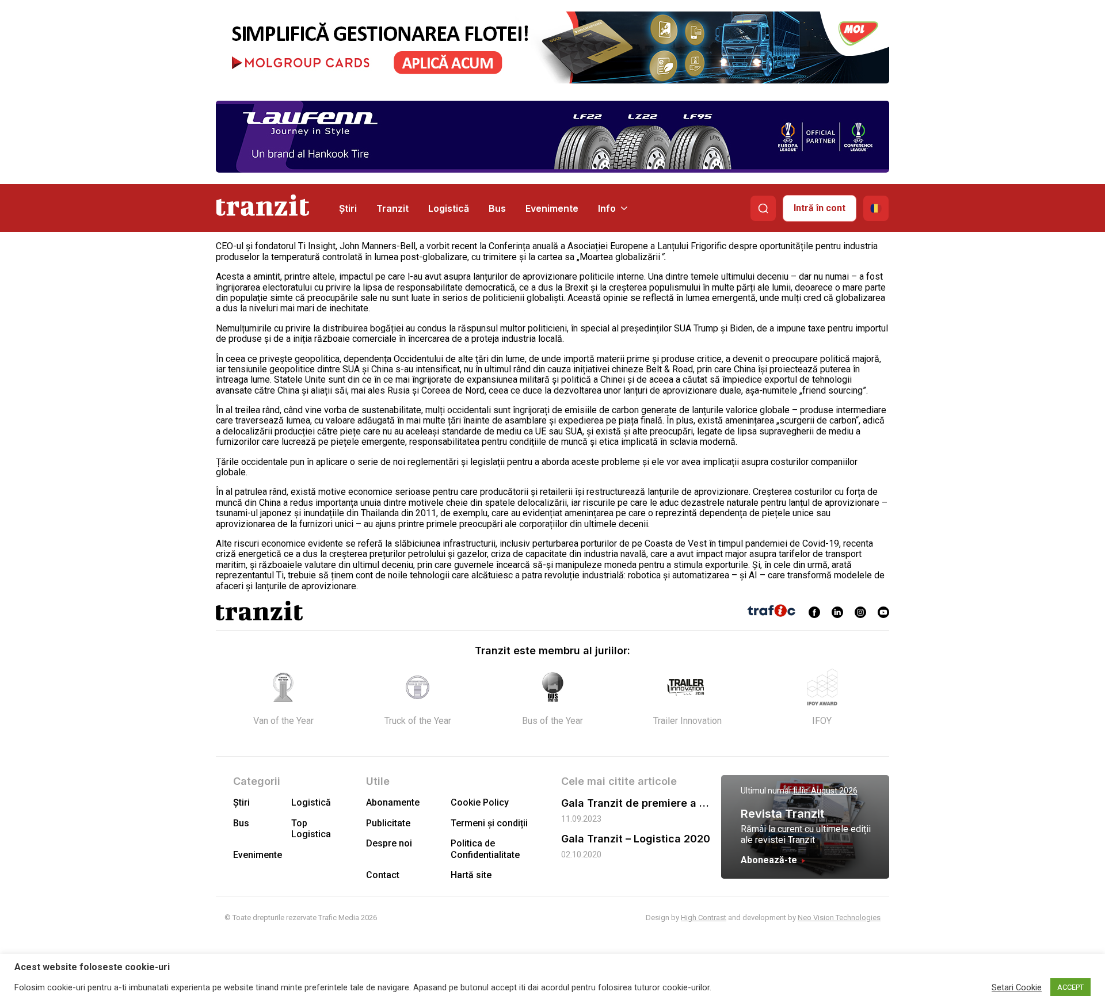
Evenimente (551, 208)
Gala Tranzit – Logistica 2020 (635, 839)
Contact (382, 874)
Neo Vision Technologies (839, 917)
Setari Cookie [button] (1017, 987)
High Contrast (703, 917)
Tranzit (392, 208)
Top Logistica (311, 829)
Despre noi (389, 843)
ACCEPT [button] (1070, 987)
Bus (497, 208)
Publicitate (388, 823)
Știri (348, 208)
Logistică (448, 208)
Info (607, 208)
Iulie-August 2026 (826, 790)
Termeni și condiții (489, 823)
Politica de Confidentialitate (485, 849)
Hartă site (471, 874)
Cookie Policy (480, 802)
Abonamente (393, 802)
